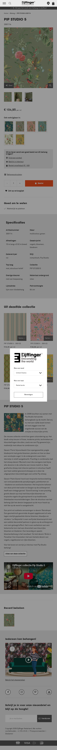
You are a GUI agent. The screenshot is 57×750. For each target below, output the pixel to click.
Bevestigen (28, 394)
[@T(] (4, 3)
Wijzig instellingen (10, 746)
